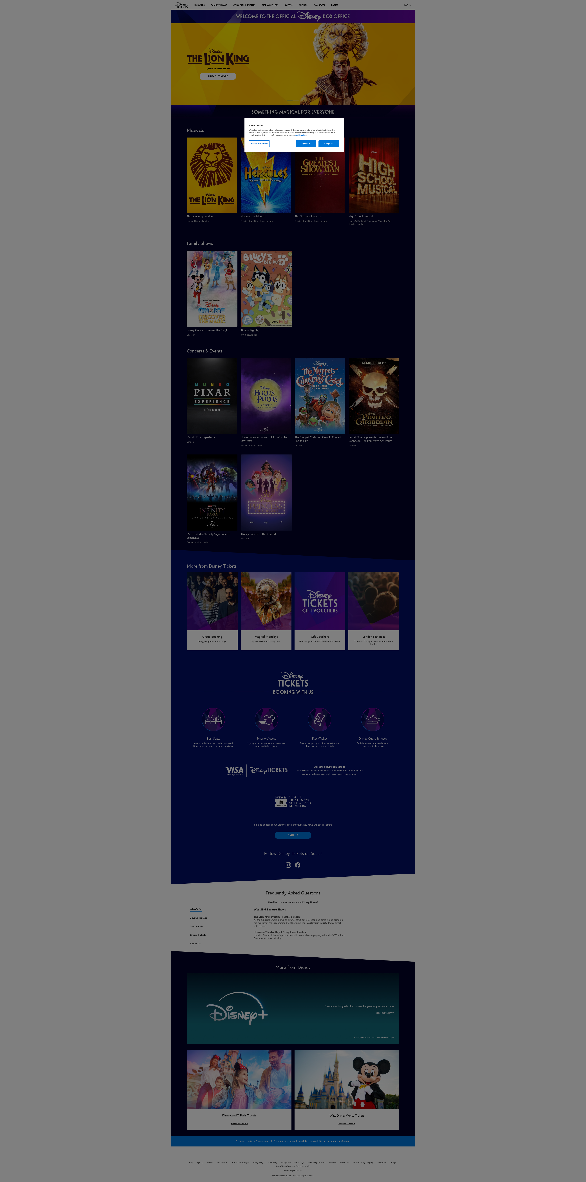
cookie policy (300, 135)
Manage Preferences (259, 144)
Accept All (328, 144)
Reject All (306, 144)
